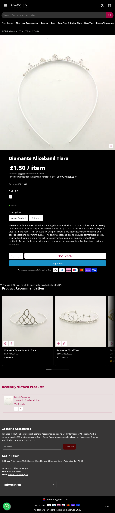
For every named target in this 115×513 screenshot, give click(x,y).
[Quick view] (5, 343)
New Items (7, 23)
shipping (21, 173)
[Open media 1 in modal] (57, 92)
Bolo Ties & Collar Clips (70, 23)
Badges (44, 23)
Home (5, 31)
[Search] (110, 15)
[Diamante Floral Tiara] (80, 321)
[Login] (102, 5)
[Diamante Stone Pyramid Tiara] (27, 321)
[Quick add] (11, 343)
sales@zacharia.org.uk (18, 474)
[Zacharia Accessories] (18, 5)
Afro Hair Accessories (27, 23)
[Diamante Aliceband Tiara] (57, 403)
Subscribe (69, 446)
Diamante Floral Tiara (68, 350)
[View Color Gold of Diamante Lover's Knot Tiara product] (111, 361)
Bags (52, 23)
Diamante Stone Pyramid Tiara (20, 350)
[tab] (18, 218)
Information (12, 484)
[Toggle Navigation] (5, 5)
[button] (109, 5)
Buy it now (57, 263)
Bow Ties (88, 23)
